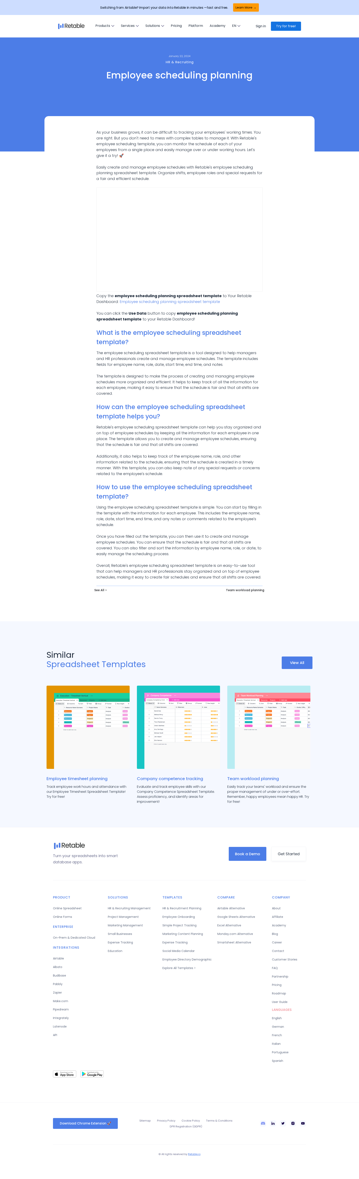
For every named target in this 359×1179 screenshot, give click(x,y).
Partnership (280, 976)
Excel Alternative (229, 925)
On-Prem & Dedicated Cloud (74, 938)
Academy (217, 25)
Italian (276, 1044)
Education (115, 951)
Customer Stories (284, 959)
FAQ (275, 968)
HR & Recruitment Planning (181, 908)
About (276, 908)
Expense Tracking (120, 942)
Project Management (123, 917)
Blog (275, 934)
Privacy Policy (166, 1121)
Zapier (57, 992)
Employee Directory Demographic (187, 959)
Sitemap (145, 1121)
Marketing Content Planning (182, 934)
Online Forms (62, 917)
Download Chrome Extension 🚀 (85, 1123)
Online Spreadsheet (67, 908)
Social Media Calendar (178, 951)
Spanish (277, 1061)
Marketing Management (125, 925)
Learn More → (246, 7)
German (278, 1027)
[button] (104, 25)
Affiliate (277, 917)
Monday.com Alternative (235, 934)
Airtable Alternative (231, 908)
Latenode (60, 1026)
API (55, 1035)
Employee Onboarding (178, 917)
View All (297, 662)
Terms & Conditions (219, 1121)
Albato (57, 967)
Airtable (58, 958)
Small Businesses (120, 934)
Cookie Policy (191, 1121)
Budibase (59, 975)
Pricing (176, 25)
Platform (195, 25)
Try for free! (286, 26)
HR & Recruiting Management (129, 908)
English (277, 1018)
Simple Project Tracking (179, 925)
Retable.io (194, 1154)
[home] (71, 26)
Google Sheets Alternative (236, 917)
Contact (278, 951)
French (277, 1035)
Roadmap (279, 993)
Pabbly (58, 984)
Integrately (61, 1018)
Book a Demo (247, 853)
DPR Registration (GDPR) (186, 1126)
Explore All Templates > (179, 968)
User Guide (280, 1002)
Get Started (289, 853)
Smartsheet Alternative (234, 942)
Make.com (60, 1001)
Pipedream (61, 1009)
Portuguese (280, 1052)
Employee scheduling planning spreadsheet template (170, 301)
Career (277, 942)
